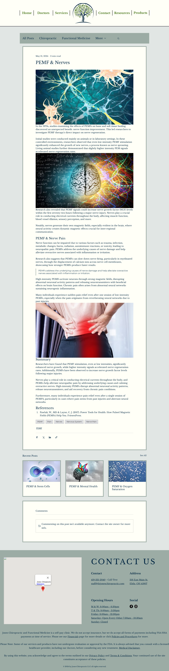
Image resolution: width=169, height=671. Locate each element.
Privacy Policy (97, 655)
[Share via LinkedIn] (50, 437)
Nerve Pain (91, 421)
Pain (49, 421)
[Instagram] (136, 606)
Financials (73, 636)
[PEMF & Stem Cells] (41, 471)
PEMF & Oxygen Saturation (122, 488)
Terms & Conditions (121, 655)
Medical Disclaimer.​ (129, 648)
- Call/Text (111, 579)
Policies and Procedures (124, 636)
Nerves (59, 421)
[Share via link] (56, 437)
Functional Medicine (76, 38)
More (99, 38)
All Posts (28, 38)
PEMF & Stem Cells (38, 486)
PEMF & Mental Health (83, 486)
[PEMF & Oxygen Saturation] (127, 471)
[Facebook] (131, 606)
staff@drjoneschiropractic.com (107, 583)
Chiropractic (48, 38)
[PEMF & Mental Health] (84, 471)
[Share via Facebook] (37, 437)
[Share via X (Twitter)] (43, 437)
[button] (118, 38)
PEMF (40, 421)
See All (143, 455)
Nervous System (74, 421)
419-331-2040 (98, 579)
